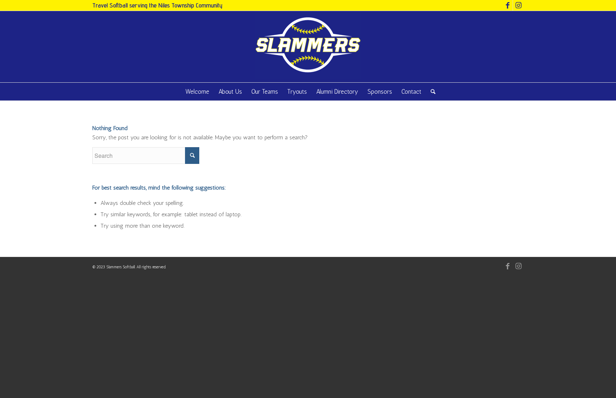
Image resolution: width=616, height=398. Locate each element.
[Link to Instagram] (518, 5)
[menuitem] (197, 91)
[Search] (430, 91)
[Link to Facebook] (507, 5)
